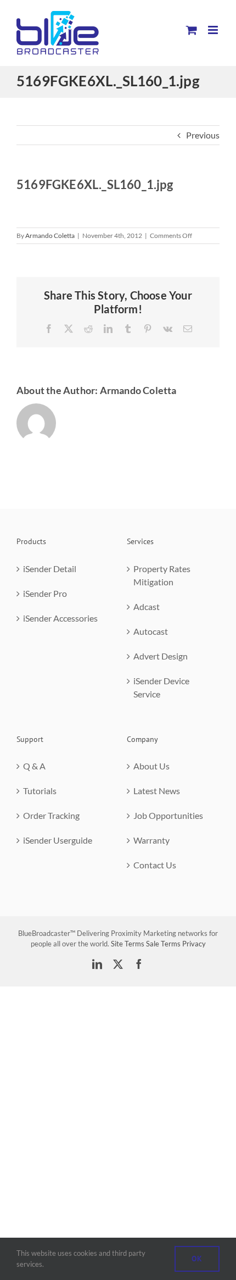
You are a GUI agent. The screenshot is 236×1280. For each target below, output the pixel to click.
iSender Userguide (57, 840)
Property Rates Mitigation (161, 575)
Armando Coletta (50, 235)
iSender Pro (45, 593)
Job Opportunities (168, 815)
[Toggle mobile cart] (191, 30)
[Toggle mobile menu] (214, 30)
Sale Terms (163, 943)
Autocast (150, 631)
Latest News (156, 790)
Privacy (194, 943)
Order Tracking (51, 815)
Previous (203, 135)
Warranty (151, 840)
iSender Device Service (161, 687)
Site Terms (127, 943)
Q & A (34, 766)
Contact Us (154, 865)
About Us (151, 766)
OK (197, 1259)
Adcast (146, 606)
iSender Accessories (60, 618)
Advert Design (160, 656)
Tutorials (40, 790)
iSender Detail (49, 568)
